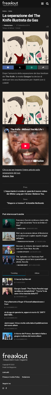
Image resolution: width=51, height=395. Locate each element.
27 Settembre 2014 (23, 25)
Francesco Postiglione (26, 241)
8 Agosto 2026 (32, 228)
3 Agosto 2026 (36, 252)
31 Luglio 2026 (35, 265)
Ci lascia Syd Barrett (22, 279)
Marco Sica (22, 228)
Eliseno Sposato (23, 252)
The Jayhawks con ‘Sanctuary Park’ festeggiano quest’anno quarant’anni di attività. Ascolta (31, 259)
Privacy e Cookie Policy (10, 377)
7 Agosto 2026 (41, 241)
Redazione (8, 25)
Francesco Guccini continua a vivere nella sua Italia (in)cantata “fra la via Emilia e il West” (32, 222)
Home (4, 11)
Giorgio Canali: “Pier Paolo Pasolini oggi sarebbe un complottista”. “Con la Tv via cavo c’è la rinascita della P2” (31, 291)
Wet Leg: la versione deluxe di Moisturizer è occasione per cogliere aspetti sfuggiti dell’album (32, 235)
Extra (10, 11)
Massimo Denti (23, 265)
